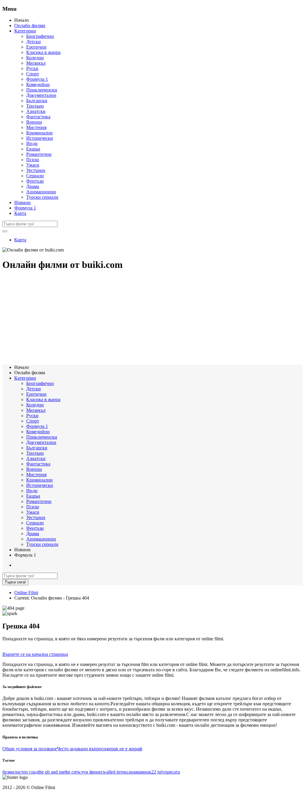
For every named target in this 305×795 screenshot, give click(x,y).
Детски (33, 41)
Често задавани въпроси (81, 748)
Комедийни (38, 84)
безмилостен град (20, 771)
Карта (20, 213)
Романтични (39, 154)
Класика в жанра (43, 52)
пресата (172, 771)
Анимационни (41, 191)
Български (36, 100)
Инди (32, 143)
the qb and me (51, 771)
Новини (22, 202)
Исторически (39, 138)
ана (132, 771)
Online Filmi (26, 592)
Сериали (35, 175)
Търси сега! (15, 582)
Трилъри (35, 105)
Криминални (39, 132)
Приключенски (41, 89)
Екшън (33, 148)
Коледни (35, 57)
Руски (32, 68)
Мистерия (36, 127)
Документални (41, 95)
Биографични (40, 36)
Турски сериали (42, 197)
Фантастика (38, 116)
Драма (32, 186)
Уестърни (35, 170)
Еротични (36, 46)
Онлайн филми (29, 25)
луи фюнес (92, 771)
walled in (111, 771)
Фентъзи (35, 181)
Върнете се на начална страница (35, 654)
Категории (25, 30)
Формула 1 (37, 79)
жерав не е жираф (124, 748)
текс (124, 771)
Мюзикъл (36, 63)
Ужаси (32, 164)
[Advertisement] (152, 318)
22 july (157, 771)
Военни (34, 122)
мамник (143, 771)
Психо (32, 159)
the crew (73, 771)
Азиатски (36, 111)
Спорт (32, 73)
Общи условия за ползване (29, 748)
